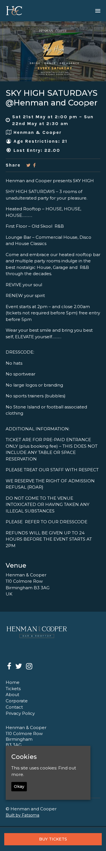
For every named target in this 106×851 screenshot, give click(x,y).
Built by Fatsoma (22, 815)
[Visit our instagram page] (29, 667)
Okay (19, 786)
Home (13, 682)
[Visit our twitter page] (28, 165)
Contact (14, 707)
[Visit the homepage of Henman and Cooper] (14, 10)
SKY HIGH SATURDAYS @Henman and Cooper (52, 97)
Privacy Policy (20, 713)
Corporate (17, 700)
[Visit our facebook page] (34, 165)
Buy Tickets (53, 839)
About (12, 694)
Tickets (13, 688)
